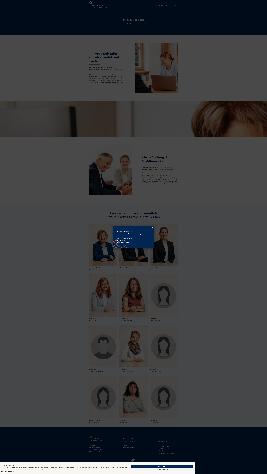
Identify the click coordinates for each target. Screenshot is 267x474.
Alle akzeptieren (162, 466)
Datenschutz (11, 471)
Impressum (4, 471)
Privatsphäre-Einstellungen (161, 469)
